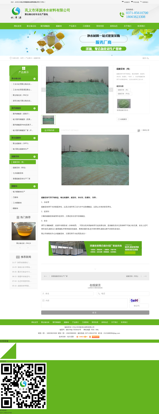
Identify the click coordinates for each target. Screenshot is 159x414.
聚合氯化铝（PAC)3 (23, 243)
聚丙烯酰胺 (45, 26)
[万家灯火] (82, 337)
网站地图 (87, 330)
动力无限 (70, 337)
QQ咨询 (3, 361)
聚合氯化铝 (31, 26)
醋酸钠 (59, 26)
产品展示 (72, 26)
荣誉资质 (100, 26)
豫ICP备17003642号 (73, 330)
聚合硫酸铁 (16, 138)
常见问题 (136, 2)
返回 (144, 58)
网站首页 (17, 26)
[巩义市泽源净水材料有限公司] (16, 13)
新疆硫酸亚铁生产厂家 (124, 110)
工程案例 (86, 26)
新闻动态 (114, 26)
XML (97, 330)
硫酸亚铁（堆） (123, 90)
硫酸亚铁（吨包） (124, 94)
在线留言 (127, 2)
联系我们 (145, 2)
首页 (22, 58)
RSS (93, 330)
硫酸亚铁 (37, 58)
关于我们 (127, 26)
